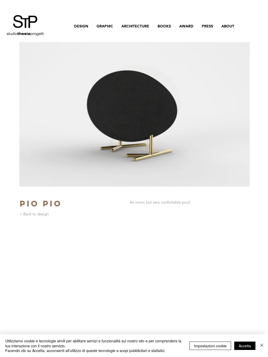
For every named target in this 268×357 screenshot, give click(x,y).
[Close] (262, 345)
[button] (134, 114)
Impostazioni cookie (210, 345)
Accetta (245, 345)
